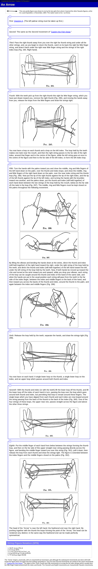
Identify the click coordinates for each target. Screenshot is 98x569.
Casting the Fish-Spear (8, 1)
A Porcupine (25, 1)
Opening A (18, 21)
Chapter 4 (18, 1)
